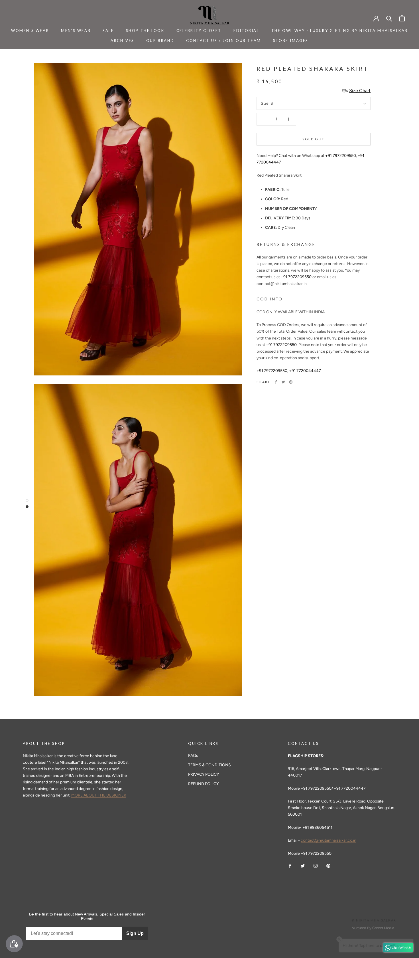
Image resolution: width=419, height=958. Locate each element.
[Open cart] (402, 18)
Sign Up (135, 933)
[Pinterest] (290, 382)
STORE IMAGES (290, 40)
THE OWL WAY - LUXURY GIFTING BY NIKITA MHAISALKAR (339, 30)
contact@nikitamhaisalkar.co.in (328, 840)
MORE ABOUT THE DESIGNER (98, 795)
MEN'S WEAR (76, 30)
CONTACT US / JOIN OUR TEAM (223, 40)
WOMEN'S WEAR (30, 30)
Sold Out (313, 139)
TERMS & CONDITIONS (209, 765)
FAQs (193, 755)
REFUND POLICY (203, 783)
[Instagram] (316, 865)
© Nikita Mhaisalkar (373, 920)
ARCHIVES (122, 40)
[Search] (389, 18)
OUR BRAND (160, 40)
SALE (108, 30)
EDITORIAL (246, 30)
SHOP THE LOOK (145, 30)
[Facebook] (276, 382)
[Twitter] (283, 382)
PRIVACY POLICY (203, 774)
